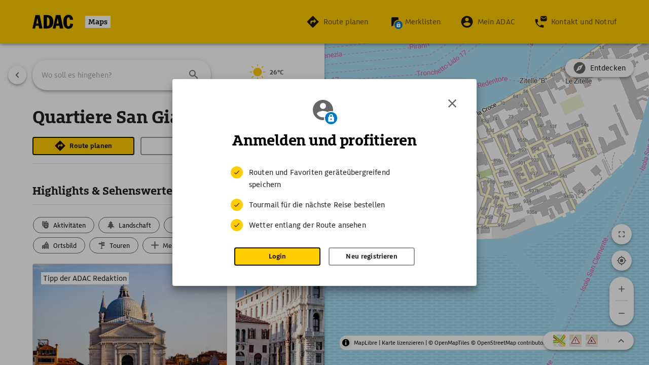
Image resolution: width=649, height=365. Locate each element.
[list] (324, 198)
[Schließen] (452, 103)
